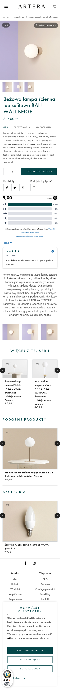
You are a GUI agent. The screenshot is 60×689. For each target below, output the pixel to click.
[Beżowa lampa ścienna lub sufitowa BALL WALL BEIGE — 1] (7, 87)
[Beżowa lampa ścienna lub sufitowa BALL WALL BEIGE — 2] (18, 87)
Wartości (15, 589)
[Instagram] (22, 187)
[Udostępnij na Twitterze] (14, 187)
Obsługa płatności (45, 589)
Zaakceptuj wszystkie (30, 650)
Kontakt (45, 599)
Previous (2, 370)
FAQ (45, 579)
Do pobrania (15, 599)
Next (57, 370)
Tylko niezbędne (30, 659)
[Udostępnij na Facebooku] (6, 187)
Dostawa (45, 584)
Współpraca (15, 594)
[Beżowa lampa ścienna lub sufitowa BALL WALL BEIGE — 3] (29, 87)
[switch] (7, 684)
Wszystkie (6, 17)
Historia (15, 584)
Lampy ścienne (19, 17)
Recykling (45, 594)
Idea (15, 579)
